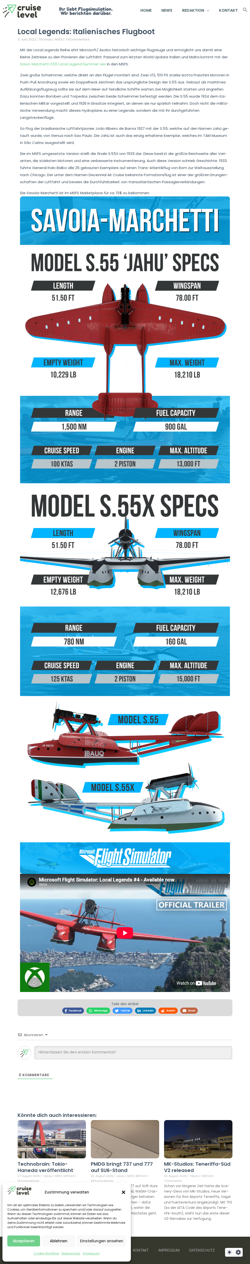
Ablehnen (58, 1241)
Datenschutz (71, 1253)
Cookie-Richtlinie (46, 1253)
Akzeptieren (24, 1241)
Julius (120, 1176)
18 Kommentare (28, 1181)
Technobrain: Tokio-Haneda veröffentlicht (45, 1167)
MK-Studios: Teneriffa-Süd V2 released (197, 1167)
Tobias (47, 1176)
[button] (123, 1192)
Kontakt (228, 10)
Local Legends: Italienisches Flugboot (86, 31)
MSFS (59, 39)
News (166, 10)
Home (146, 10)
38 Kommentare (102, 1181)
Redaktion (193, 10)
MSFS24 (68, 1176)
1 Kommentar (173, 1181)
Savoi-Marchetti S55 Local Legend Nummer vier (63, 64)
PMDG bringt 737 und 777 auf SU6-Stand (122, 1167)
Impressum (91, 1253)
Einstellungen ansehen (101, 1241)
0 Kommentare (78, 39)
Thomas (45, 39)
